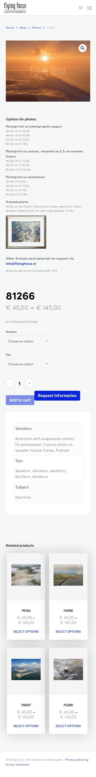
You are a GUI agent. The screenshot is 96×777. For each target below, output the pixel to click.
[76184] (26, 576)
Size (8, 354)
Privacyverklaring (76, 759)
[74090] (68, 576)
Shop (23, 27)
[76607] (26, 671)
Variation (11, 331)
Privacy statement (18, 764)
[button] (89, 8)
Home (10, 27)
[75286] (68, 671)
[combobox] (28, 341)
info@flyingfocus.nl (21, 263)
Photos (36, 27)
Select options (26, 631)
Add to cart (20, 400)
